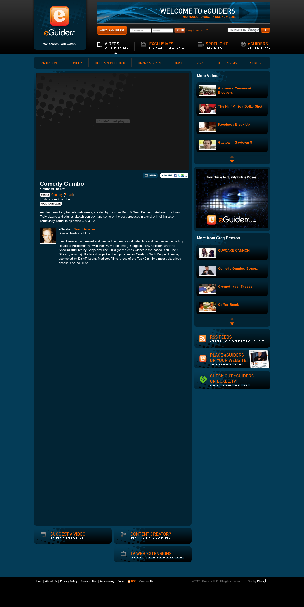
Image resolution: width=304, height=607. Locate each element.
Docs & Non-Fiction (110, 63)
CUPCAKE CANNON (234, 250)
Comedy (76, 63)
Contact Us (146, 581)
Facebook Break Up (234, 124)
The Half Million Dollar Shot (240, 106)
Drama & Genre (150, 63)
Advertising (107, 581)
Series (255, 63)
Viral (201, 63)
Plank (260, 581)
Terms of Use (89, 581)
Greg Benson (84, 229)
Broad (69, 195)
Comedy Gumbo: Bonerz (238, 268)
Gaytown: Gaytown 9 (235, 142)
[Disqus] (112, 335)
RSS (133, 581)
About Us (51, 581)
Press (121, 581)
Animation (49, 63)
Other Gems (227, 63)
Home (38, 581)
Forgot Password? (197, 30)
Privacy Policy (68, 581)
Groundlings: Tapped (235, 286)
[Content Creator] (145, 538)
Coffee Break (228, 304)
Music (179, 63)
